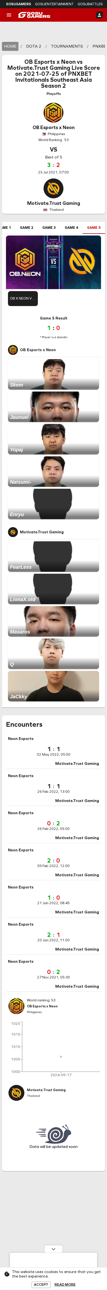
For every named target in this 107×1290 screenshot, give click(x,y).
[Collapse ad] (53, 1249)
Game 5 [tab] (94, 228)
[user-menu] (99, 14)
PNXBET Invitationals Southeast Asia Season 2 (53, 79)
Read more (65, 1285)
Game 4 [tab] (71, 228)
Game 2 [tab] (26, 228)
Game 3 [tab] (49, 228)
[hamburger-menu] (9, 15)
